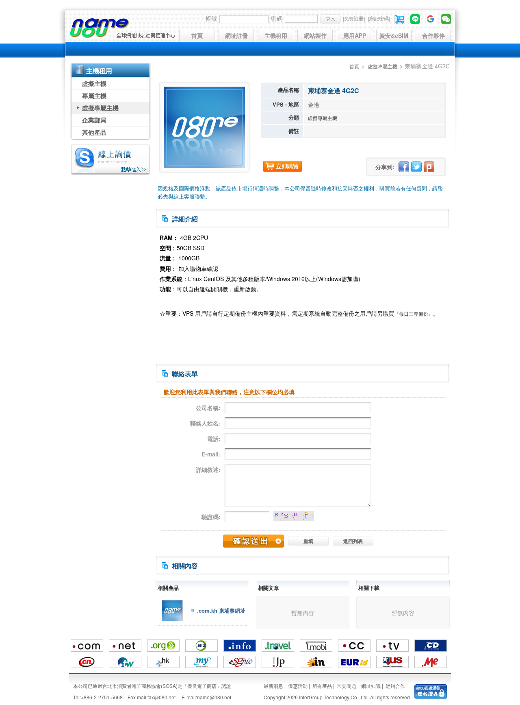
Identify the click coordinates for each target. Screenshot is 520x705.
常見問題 (346, 685)
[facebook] (404, 167)
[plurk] (429, 167)
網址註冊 (236, 35)
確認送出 (253, 541)
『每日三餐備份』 (413, 313)
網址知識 (371, 685)
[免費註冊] (354, 18)
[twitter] (416, 167)
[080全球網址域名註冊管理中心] (122, 28)
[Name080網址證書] (430, 690)
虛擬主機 (94, 83)
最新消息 (273, 685)
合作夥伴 (433, 35)
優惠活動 (298, 685)
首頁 (197, 35)
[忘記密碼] (379, 18)
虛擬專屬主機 (100, 107)
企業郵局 (94, 120)
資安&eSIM (393, 35)
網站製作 (315, 35)
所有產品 (322, 685)
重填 (308, 541)
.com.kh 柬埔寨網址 (221, 610)
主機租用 (275, 35)
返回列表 (353, 541)
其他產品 (94, 132)
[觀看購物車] (400, 18)
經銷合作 (395, 685)
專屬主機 (94, 95)
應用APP (354, 35)
